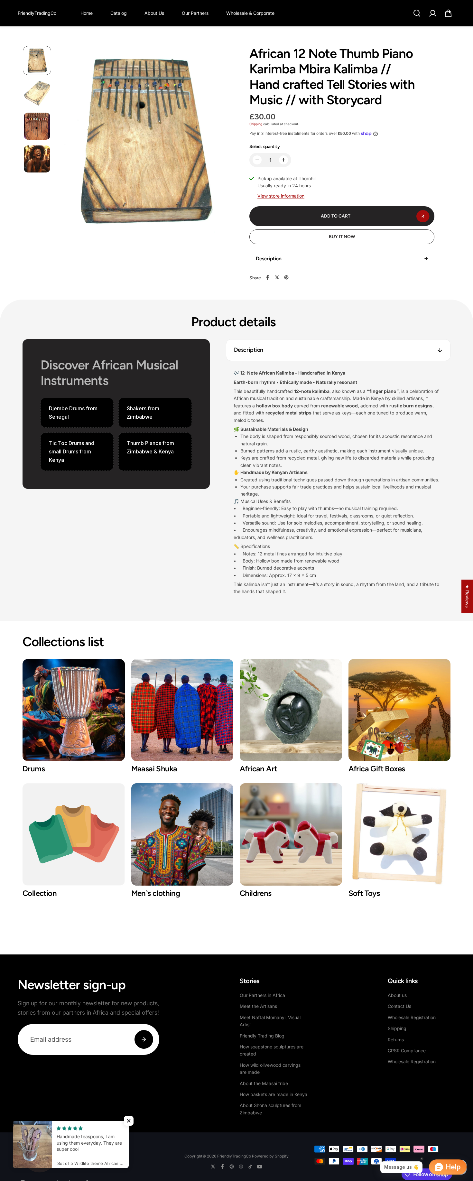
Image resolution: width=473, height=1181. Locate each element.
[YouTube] (260, 1166)
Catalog (118, 13)
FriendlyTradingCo (234, 1156)
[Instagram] (241, 1166)
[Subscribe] (143, 1039)
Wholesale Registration (412, 1017)
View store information (280, 196)
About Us (154, 13)
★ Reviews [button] (467, 596)
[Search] (417, 13)
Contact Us (399, 1006)
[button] (448, 13)
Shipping (255, 124)
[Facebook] (268, 277)
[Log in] (432, 13)
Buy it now (342, 236)
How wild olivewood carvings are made (270, 1068)
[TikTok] (250, 1166)
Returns (396, 1039)
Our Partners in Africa (262, 995)
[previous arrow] (69, 143)
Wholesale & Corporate (250, 13)
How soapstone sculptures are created (271, 1050)
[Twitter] (277, 277)
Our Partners (195, 13)
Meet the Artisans (258, 1006)
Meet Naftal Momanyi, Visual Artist (270, 1021)
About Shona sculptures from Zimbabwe (270, 1108)
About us (397, 995)
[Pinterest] (286, 277)
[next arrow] (220, 143)
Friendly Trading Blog (262, 1035)
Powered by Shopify (270, 1156)
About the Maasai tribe (264, 1083)
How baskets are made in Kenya (273, 1094)
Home (86, 13)
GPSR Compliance (407, 1050)
